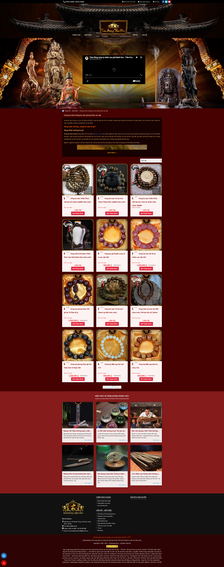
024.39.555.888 (81, 528)
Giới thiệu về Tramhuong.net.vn (106, 514)
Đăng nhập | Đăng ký (145, 2)
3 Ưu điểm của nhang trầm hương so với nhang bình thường (145, 474)
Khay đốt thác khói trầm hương (106, 523)
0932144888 (69, 526)
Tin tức (135, 35)
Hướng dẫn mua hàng (104, 503)
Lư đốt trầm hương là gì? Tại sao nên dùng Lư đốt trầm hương (111, 431)
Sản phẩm (87, 35)
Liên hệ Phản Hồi (102, 505)
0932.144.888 (72, 528)
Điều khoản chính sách (129, 2)
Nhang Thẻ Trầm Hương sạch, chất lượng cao (76, 431)
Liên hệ (144, 35)
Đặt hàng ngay (77, 213)
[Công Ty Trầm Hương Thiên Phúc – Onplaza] (113, 28)
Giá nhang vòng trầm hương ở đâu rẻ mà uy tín (111, 474)
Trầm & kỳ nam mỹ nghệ (105, 526)
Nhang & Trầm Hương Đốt (105, 516)
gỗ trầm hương (98, 134)
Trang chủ (76, 35)
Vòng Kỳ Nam (102, 518)
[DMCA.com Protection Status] (112, 546)
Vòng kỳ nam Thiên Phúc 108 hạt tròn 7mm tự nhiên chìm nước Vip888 (144, 202)
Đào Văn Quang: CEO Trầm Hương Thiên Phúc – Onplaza (145, 431)
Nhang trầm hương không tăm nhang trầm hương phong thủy (77, 474)
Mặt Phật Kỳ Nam (103, 521)
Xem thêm (88, 440)
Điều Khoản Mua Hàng (104, 501)
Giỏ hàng (157, 2)
